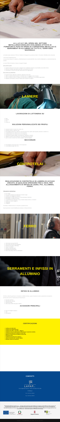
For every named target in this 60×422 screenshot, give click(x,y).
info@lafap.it (30, 390)
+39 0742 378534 (30, 393)
